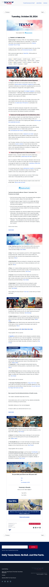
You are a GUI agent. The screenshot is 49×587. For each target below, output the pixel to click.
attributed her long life (28, 168)
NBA (26, 329)
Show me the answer (24, 517)
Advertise (45, 3)
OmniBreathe (35, 452)
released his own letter (28, 133)
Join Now (33, 546)
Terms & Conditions (40, 574)
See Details (22, 249)
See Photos (21, 431)
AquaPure (11, 336)
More (16, 258)
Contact (3, 575)
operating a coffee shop (34, 163)
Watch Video (15, 362)
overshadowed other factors (16, 130)
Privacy (46, 574)
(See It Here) (22, 458)
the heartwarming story (27, 49)
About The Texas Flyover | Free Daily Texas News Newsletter (12, 572)
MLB (23, 329)
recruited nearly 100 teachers (21, 102)
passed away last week (26, 156)
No (21, 480)
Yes (22, 478)
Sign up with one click (20, 182)
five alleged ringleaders (29, 91)
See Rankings (28, 312)
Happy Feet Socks (32, 382)
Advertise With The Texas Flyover (9, 577)
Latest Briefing (5, 568)
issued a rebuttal (19, 144)
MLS (32, 329)
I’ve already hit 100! (25, 482)
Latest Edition (39, 3)
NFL (20, 329)
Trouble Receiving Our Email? (29, 3)
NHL (29, 329)
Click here (26, 291)
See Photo (28, 271)
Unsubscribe (10, 523)
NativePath (25, 53)
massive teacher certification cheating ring (24, 84)
